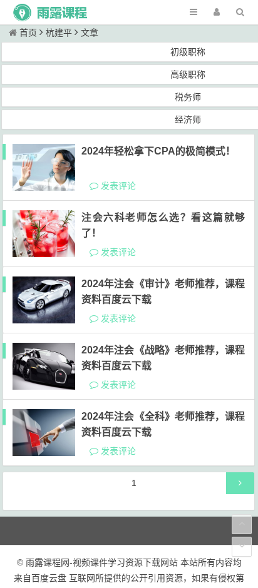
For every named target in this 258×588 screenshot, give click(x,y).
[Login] (217, 12)
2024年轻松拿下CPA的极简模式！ (158, 151)
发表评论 (117, 186)
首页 (28, 33)
